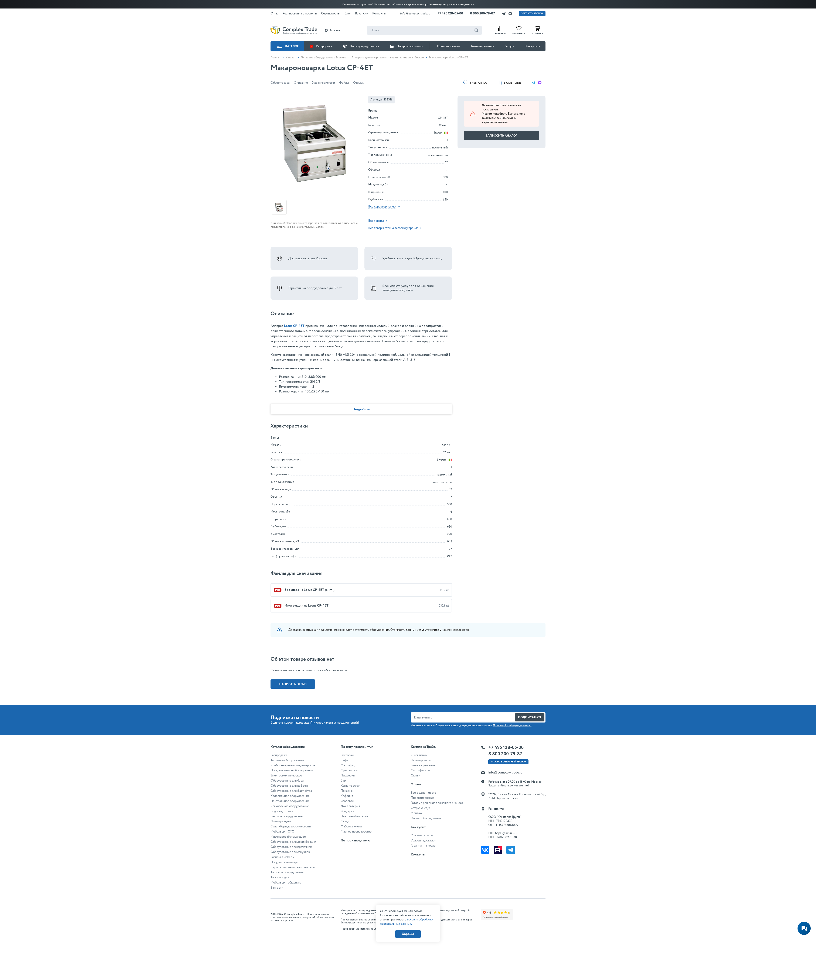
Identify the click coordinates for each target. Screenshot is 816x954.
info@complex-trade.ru (415, 13)
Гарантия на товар (423, 845)
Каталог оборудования (288, 746)
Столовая (347, 801)
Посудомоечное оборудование (292, 770)
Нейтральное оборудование (290, 801)
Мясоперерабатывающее (288, 836)
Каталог (292, 46)
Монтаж (416, 813)
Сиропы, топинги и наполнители (293, 867)
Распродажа (324, 46)
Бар (343, 780)
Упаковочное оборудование (290, 806)
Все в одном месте (423, 792)
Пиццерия (348, 775)
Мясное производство (356, 831)
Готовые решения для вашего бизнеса (437, 803)
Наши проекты (421, 760)
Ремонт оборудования (426, 818)
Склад (345, 821)
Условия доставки (423, 840)
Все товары (376, 221)
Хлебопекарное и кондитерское (293, 765)
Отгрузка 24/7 (420, 808)
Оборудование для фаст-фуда (291, 791)
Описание (301, 82)
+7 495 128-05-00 (450, 13)
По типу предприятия (364, 46)
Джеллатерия (350, 806)
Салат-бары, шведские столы (291, 826)
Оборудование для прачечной (291, 847)
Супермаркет (350, 770)
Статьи (415, 775)
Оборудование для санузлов (290, 852)
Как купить (533, 46)
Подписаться (529, 717)
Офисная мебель (282, 857)
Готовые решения (482, 46)
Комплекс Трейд (423, 746)
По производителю (410, 46)
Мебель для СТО (282, 831)
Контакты (418, 854)
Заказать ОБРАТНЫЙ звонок (508, 761)
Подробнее (361, 409)
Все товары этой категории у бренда (393, 228)
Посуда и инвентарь (284, 862)
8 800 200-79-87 (482, 13)
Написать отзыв (293, 684)
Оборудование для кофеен (289, 785)
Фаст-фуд (347, 765)
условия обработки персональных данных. (406, 921)
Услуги (509, 46)
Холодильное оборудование (290, 796)
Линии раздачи (281, 821)
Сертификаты (420, 770)
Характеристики (323, 82)
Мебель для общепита (286, 882)
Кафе (344, 760)
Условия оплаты (422, 835)
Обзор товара (280, 82)
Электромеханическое (286, 775)
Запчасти (277, 887)
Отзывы (358, 82)
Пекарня (347, 791)
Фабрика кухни (351, 826)
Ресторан (347, 755)
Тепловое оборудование (287, 760)
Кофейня (347, 796)
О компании (419, 755)
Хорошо (408, 933)
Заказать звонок (532, 13)
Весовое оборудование (287, 816)
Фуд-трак (347, 811)
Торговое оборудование (287, 872)
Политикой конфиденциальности (512, 725)
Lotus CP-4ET (294, 325)
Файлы (344, 82)
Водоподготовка (282, 811)
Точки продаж (280, 877)
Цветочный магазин (354, 816)
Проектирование (448, 46)
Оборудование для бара (287, 780)
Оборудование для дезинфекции (293, 842)
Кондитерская (350, 785)
